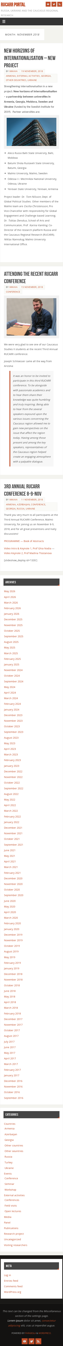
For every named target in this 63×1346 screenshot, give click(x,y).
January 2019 (11, 968)
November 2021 (13, 833)
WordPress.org (12, 1292)
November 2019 (13, 940)
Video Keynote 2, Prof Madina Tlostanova (28, 553)
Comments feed (13, 1286)
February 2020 (12, 923)
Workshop (10, 1189)
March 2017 (11, 1064)
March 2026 (11, 602)
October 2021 (12, 839)
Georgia (46, 75)
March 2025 (11, 653)
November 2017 (13, 1024)
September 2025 (13, 636)
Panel (7, 1222)
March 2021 (11, 867)
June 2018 (10, 991)
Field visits (11, 1205)
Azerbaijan (23, 504)
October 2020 (12, 889)
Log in (7, 1275)
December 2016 (13, 1081)
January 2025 (11, 664)
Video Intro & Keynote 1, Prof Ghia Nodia (27, 548)
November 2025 (13, 625)
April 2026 (10, 597)
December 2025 (13, 619)
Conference (13, 291)
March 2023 (11, 754)
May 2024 (9, 687)
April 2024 (10, 692)
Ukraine (32, 80)
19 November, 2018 (32, 71)
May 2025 (9, 647)
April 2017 (10, 1058)
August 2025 (11, 642)
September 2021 (13, 844)
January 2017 (11, 1075)
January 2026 (11, 613)
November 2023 (13, 720)
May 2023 (9, 743)
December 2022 (13, 771)
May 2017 (9, 1052)
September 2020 (13, 895)
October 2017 (12, 1030)
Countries (9, 1123)
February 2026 (12, 608)
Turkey (8, 1162)
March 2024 (11, 698)
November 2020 (13, 884)
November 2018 (13, 979)
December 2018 (13, 974)
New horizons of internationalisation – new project (29, 58)
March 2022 (11, 810)
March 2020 (11, 917)
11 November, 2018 (32, 499)
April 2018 (10, 1002)
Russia (20, 508)
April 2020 (10, 912)
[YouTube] (48, 4)
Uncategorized (12, 1239)
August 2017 (11, 1036)
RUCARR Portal (13, 4)
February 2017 (12, 1069)
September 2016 (13, 1098)
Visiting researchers (15, 1245)
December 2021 (13, 827)
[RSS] (59, 4)
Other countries (14, 1145)
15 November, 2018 (32, 287)
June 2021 (10, 850)
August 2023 (11, 737)
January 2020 (11, 929)
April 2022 (10, 805)
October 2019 (12, 945)
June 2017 (10, 1047)
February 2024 (12, 703)
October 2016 (12, 1092)
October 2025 (12, 630)
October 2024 (12, 675)
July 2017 (9, 1041)
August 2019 (11, 951)
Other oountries (16, 80)
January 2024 (11, 709)
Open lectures (13, 1211)
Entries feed (11, 1280)
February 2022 (12, 816)
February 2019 (12, 962)
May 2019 (9, 957)
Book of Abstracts (34, 541)
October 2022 (12, 782)
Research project (14, 1233)
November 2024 (13, 670)
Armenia (11, 75)
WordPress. (44, 1333)
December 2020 (13, 878)
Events (8, 1173)
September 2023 (13, 732)
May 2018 (9, 996)
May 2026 (9, 591)
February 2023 (12, 760)
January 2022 (11, 822)
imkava (13, 71)
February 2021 (12, 872)
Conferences (12, 1200)
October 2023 (12, 726)
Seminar (9, 1184)
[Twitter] (53, 4)
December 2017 (13, 1019)
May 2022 (9, 799)
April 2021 (10, 861)
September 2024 (13, 681)
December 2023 (13, 715)
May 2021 (9, 855)
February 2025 (12, 659)
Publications (11, 1228)
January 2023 (11, 765)
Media (7, 1217)
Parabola (30, 1333)
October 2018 (12, 985)
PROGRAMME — (14, 541)
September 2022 (13, 788)
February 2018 (12, 1013)
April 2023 (10, 749)
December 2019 (13, 934)
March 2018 (11, 1007)
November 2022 (13, 777)
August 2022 (11, 794)
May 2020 (9, 906)
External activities (28, 75)
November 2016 (13, 1086)
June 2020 (10, 901)
